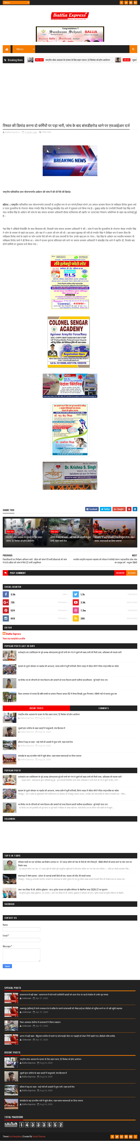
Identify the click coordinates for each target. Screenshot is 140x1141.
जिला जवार (47, 132)
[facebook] (121, 2)
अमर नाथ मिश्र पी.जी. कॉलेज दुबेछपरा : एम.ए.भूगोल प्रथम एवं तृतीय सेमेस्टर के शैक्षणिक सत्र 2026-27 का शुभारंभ (63, 889)
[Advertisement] (70, 90)
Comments (104, 708)
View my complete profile (14, 638)
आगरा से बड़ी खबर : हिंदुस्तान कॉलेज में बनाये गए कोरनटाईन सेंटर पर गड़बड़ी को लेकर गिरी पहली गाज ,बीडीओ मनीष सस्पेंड (67, 1036)
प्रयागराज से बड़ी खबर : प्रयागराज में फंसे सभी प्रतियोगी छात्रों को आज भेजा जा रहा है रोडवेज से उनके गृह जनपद (64, 994)
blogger (132, 572)
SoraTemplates (15, 1136)
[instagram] (131, 2)
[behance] (135, 2)
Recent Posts (36, 708)
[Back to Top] (135, 1137)
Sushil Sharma (39, 1136)
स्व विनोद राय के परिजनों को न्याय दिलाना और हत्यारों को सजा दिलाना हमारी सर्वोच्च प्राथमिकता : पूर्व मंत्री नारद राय (63, 679)
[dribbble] (121, 1137)
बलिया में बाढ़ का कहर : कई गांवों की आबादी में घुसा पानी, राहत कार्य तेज (70, 538)
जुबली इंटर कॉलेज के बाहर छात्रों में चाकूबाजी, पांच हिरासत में (41, 728)
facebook (120, 572)
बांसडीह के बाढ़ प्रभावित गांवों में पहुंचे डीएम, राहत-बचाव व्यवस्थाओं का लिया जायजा (115, 538)
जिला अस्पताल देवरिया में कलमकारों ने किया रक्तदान (40, 1022)
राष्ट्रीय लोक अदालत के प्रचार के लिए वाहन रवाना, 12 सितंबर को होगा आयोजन (60, 60)
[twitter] (126, 2)
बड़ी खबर (109, 60)
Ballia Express (13, 633)
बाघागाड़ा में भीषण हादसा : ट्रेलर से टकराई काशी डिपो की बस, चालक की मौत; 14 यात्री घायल (54, 875)
